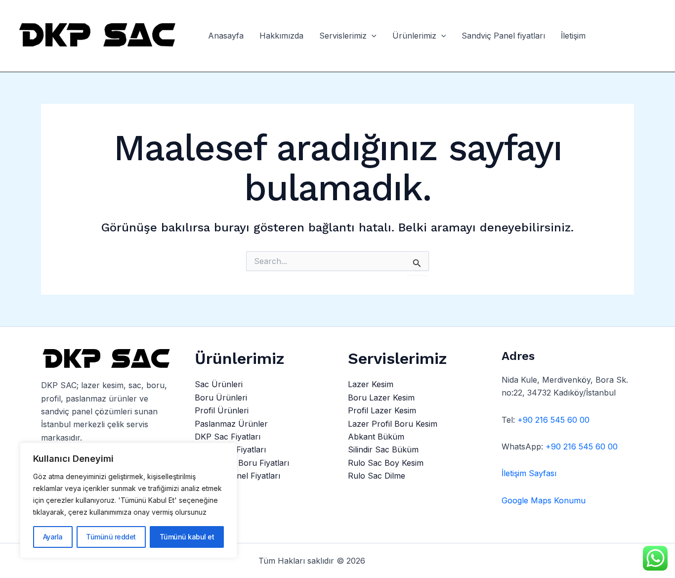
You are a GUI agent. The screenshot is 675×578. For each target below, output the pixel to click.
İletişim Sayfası (529, 473)
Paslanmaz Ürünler (231, 424)
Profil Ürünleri (222, 410)
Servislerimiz (343, 36)
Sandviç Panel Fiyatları (237, 476)
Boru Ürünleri (221, 397)
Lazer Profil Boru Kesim (392, 424)
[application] (372, 36)
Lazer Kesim (370, 384)
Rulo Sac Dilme (376, 476)
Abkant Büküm (376, 437)
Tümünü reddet (111, 537)
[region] (128, 500)
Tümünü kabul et (187, 537)
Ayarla (53, 537)
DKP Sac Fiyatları (227, 437)
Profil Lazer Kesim (382, 410)
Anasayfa (226, 36)
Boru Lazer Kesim (381, 397)
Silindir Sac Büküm (383, 449)
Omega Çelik (393, 561)
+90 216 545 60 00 (553, 420)
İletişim (573, 36)
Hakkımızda (281, 36)
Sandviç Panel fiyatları (503, 36)
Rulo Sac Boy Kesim (385, 463)
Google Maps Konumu (544, 500)
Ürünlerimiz (414, 36)
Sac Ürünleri (219, 384)
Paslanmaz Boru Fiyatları (242, 463)
